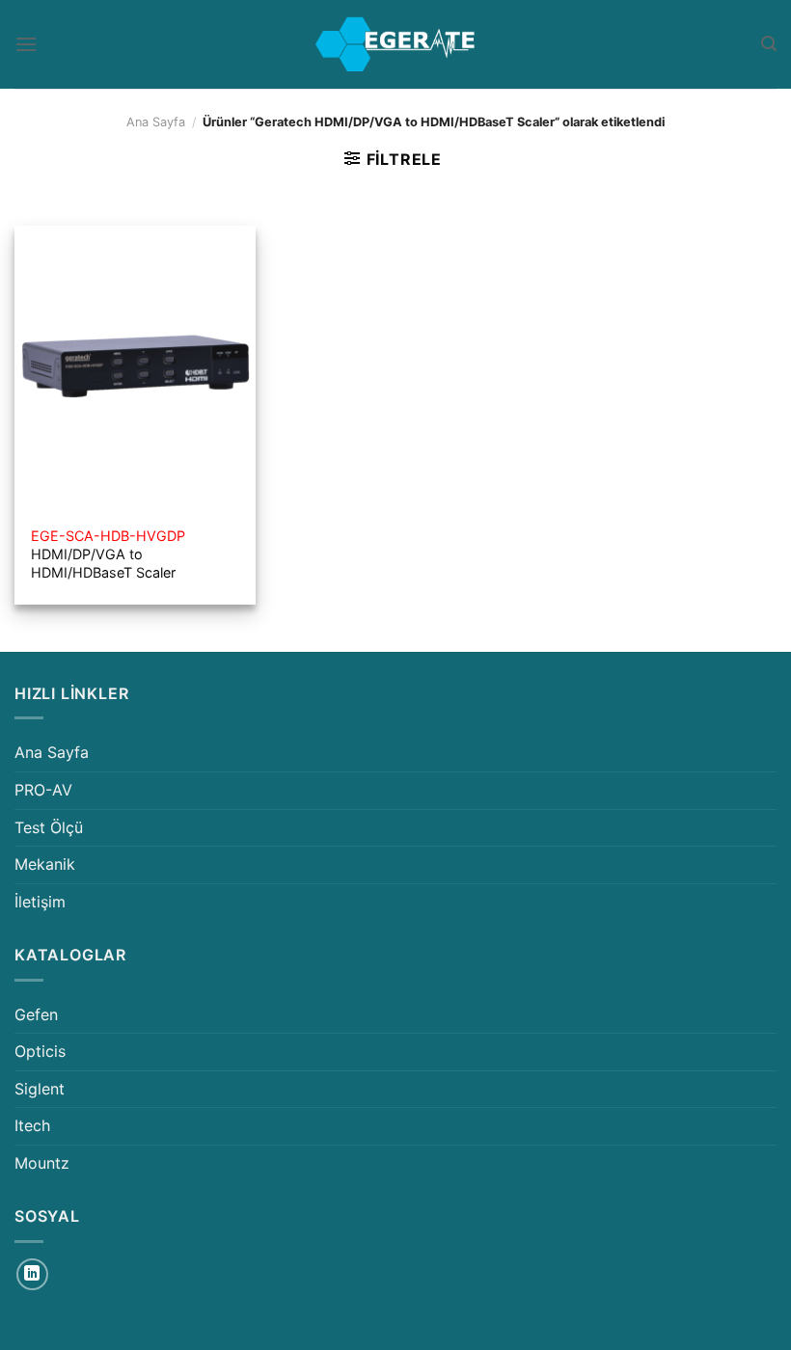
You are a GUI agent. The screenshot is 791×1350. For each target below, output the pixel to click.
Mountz (41, 1163)
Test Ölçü (48, 827)
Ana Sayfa (155, 122)
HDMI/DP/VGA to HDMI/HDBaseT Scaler (108, 553)
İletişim (40, 901)
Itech (32, 1125)
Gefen (36, 1014)
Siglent (39, 1088)
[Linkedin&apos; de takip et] (32, 1274)
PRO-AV (43, 789)
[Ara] (769, 44)
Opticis (40, 1051)
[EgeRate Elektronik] (395, 44)
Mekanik (44, 864)
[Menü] (26, 44)
